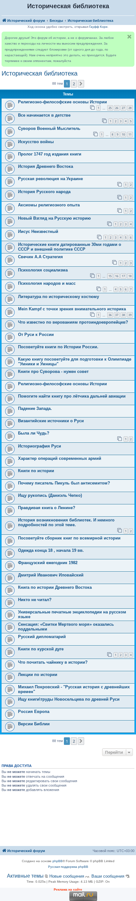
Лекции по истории (37, 674)
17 (123, 276)
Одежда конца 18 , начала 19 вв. (51, 550)
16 (116, 276)
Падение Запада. (35, 408)
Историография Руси (39, 446)
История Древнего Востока (45, 166)
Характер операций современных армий (59, 458)
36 (110, 315)
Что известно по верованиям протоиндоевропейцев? (73, 322)
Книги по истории (36, 470)
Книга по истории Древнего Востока (55, 587)
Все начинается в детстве (44, 115)
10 (123, 134)
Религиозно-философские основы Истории (62, 102)
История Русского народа (44, 191)
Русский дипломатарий (42, 636)
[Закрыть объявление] (129, 37)
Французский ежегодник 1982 (47, 562)
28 (130, 108)
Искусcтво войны (36, 141)
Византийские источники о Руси (51, 420)
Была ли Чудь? (33, 433)
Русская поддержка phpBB (68, 866)
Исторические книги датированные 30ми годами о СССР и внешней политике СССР (69, 247)
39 (130, 315)
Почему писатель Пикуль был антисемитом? (64, 483)
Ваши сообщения (107, 876)
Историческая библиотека (39, 73)
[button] (81, 84)
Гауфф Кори (98, 26)
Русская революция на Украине (50, 178)
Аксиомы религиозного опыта (49, 205)
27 (123, 108)
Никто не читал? (35, 599)
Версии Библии (34, 723)
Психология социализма (43, 270)
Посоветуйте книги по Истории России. (58, 346)
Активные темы (25, 876)
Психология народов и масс (47, 283)
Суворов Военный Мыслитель (49, 128)
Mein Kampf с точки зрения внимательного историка (72, 309)
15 (110, 276)
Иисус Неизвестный (38, 231)
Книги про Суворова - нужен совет (53, 371)
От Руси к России (36, 334)
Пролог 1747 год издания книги (49, 154)
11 (130, 134)
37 (116, 315)
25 (110, 108)
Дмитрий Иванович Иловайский (50, 575)
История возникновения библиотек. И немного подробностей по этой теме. (66, 522)
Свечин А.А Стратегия (40, 256)
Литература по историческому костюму (58, 296)
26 (116, 108)
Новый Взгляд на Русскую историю (54, 218)
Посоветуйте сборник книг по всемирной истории (69, 538)
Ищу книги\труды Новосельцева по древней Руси (69, 699)
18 (130, 276)
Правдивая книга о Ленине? (46, 507)
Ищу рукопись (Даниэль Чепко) (50, 495)
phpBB (58, 861)
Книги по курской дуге (41, 649)
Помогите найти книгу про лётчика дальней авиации (72, 396)
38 (123, 315)
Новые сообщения (66, 876)
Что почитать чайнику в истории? (53, 662)
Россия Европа (33, 711)
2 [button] (74, 84)
